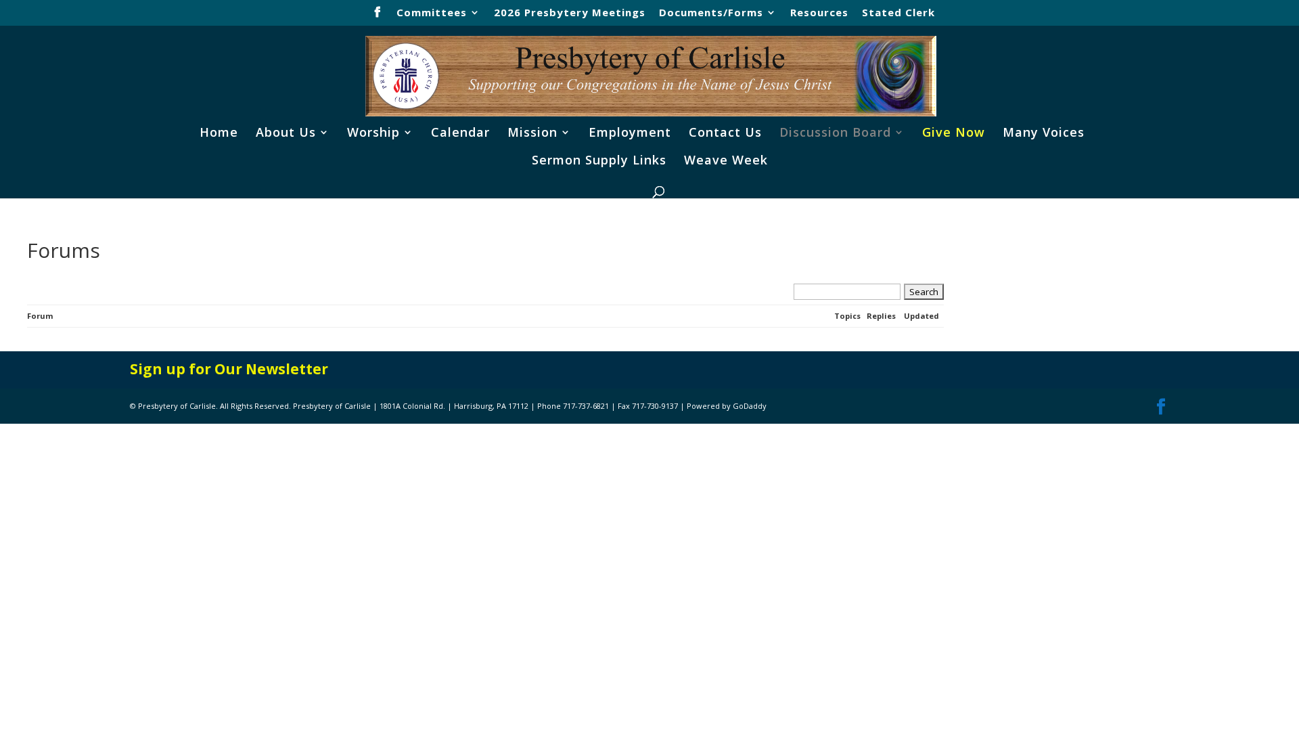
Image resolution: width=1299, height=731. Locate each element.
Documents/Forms (711, 13)
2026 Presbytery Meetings (569, 13)
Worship (373, 133)
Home (219, 133)
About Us (286, 133)
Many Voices (1044, 133)
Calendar (460, 133)
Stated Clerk (898, 13)
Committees (431, 13)
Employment (630, 133)
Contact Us (725, 133)
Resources (819, 13)
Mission (532, 133)
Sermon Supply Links (599, 161)
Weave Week (726, 161)
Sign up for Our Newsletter (229, 368)
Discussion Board (835, 133)
